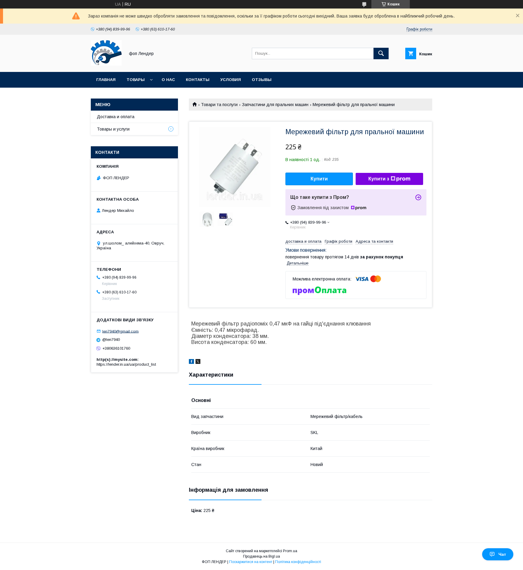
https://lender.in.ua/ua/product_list (126, 364)
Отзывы (261, 79)
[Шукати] (381, 53)
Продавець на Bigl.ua (261, 556)
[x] (198, 362)
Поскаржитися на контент (250, 562)
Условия (230, 79)
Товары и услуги (113, 129)
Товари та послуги (219, 104)
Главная (106, 79)
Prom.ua (290, 551)
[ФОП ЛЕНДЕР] (106, 64)
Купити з (378, 178)
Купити (319, 178)
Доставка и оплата (115, 116)
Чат (502, 554)
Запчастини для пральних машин (275, 104)
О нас (168, 79)
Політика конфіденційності (298, 562)
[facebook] (191, 362)
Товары (136, 79)
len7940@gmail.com (120, 331)
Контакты (197, 79)
